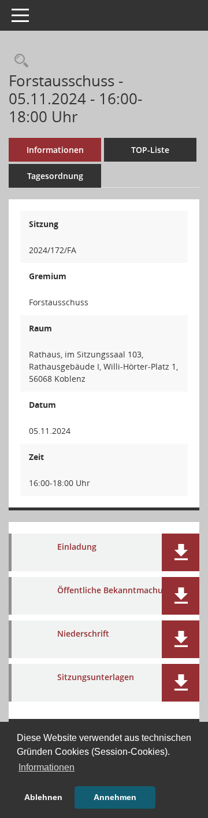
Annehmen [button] (115, 797)
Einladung (76, 547)
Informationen (55, 149)
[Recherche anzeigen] (18, 61)
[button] (180, 552)
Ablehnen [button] (43, 797)
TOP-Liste (150, 149)
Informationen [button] (46, 767)
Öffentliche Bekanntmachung (115, 591)
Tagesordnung (55, 175)
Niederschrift (83, 634)
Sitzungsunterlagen (95, 677)
